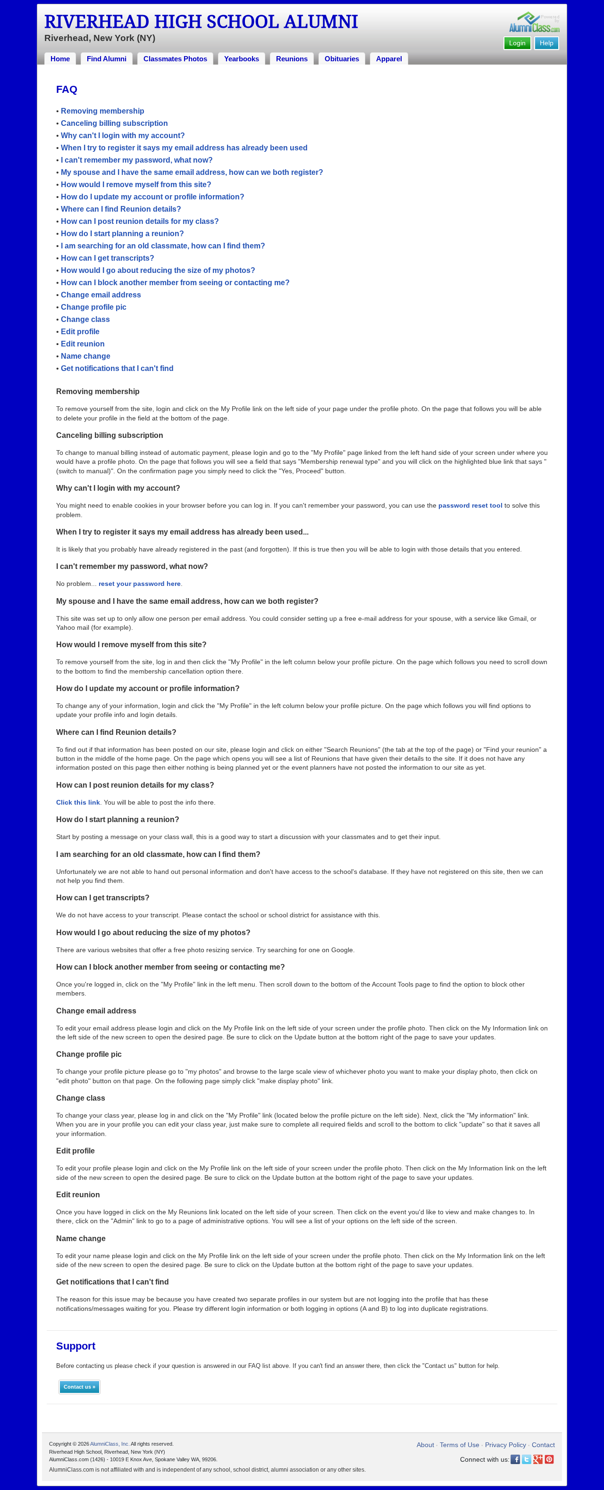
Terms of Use (459, 1445)
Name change (85, 356)
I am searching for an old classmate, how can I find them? (163, 246)
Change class (85, 319)
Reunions (292, 59)
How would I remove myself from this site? (136, 185)
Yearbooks (241, 59)
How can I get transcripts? (107, 258)
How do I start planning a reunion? (122, 234)
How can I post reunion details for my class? (140, 221)
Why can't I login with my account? (123, 136)
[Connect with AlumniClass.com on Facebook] (515, 1459)
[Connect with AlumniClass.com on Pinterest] (549, 1459)
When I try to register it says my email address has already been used (184, 148)
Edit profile (80, 332)
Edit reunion (83, 344)
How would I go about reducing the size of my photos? (158, 270)
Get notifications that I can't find (117, 368)
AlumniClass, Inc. (110, 1444)
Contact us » (79, 1387)
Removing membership (102, 111)
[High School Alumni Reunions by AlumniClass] (534, 21)
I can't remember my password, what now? (137, 160)
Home (60, 59)
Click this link (78, 802)
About (425, 1445)
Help (547, 43)
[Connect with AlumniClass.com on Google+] (538, 1459)
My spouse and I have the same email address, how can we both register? (192, 172)
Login (517, 43)
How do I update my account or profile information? (152, 197)
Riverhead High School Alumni (201, 21)
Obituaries (342, 59)
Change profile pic (93, 307)
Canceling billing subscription (114, 123)
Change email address (101, 295)
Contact (543, 1445)
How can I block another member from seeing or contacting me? (175, 283)
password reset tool (470, 505)
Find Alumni (106, 59)
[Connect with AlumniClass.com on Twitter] (526, 1459)
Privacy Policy (505, 1445)
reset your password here (140, 583)
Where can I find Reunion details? (121, 209)
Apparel (389, 59)
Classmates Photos (175, 59)
